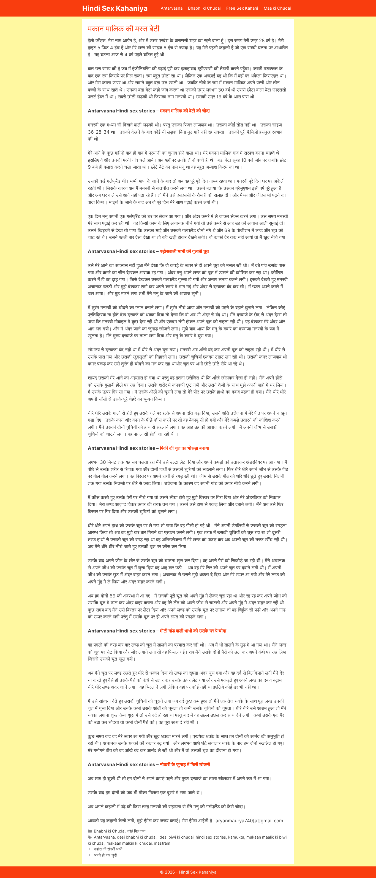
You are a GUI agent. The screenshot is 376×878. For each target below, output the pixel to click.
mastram (162, 843)
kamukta (236, 837)
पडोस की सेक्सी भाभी (108, 849)
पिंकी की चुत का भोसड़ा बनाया (184, 448)
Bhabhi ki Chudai (204, 8)
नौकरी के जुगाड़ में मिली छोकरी (185, 764)
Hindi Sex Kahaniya (115, 8)
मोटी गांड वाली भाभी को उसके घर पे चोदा (193, 631)
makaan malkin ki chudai (129, 843)
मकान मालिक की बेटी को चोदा (185, 111)
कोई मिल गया (136, 831)
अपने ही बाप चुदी (105, 855)
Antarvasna (171, 8)
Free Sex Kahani (242, 8)
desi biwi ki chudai (177, 837)
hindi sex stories (211, 837)
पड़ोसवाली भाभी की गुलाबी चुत (184, 251)
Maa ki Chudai (277, 8)
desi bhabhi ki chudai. (137, 837)
